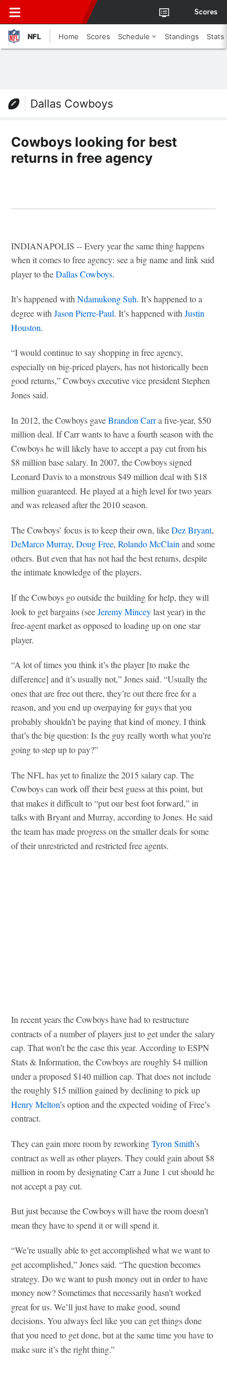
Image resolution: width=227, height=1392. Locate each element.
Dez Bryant (191, 530)
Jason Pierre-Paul (84, 313)
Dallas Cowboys (71, 103)
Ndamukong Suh (107, 299)
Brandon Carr (132, 420)
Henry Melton (35, 1104)
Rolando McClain (149, 544)
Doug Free (95, 544)
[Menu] (15, 12)
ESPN (59, 12)
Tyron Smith (173, 1143)
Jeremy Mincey (124, 611)
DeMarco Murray (41, 544)
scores (206, 12)
